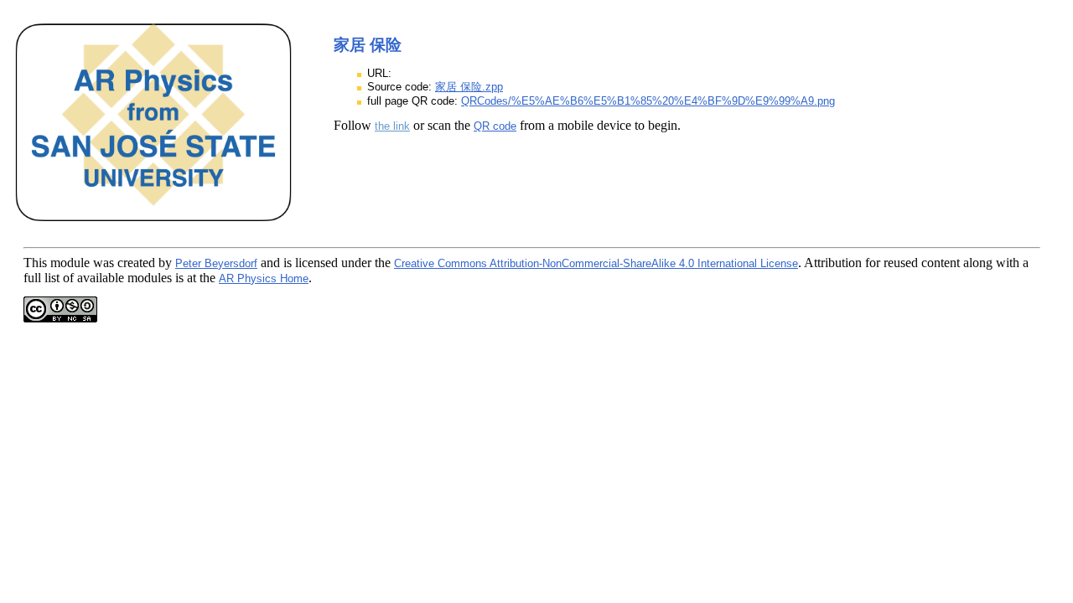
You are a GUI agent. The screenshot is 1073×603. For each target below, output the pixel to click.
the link (392, 126)
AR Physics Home (263, 278)
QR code (495, 126)
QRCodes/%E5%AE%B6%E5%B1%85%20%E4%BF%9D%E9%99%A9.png (648, 101)
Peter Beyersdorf (216, 263)
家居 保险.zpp (469, 86)
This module (56, 262)
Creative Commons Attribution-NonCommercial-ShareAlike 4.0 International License (596, 263)
